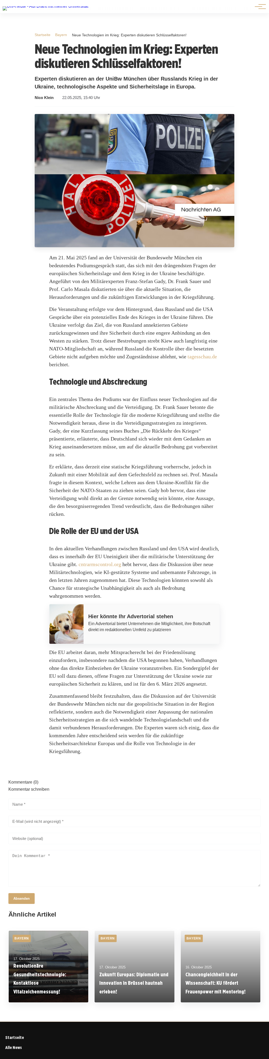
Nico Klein (44, 98)
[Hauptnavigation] (258, 6)
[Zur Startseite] (45, 6)
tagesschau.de (202, 356)
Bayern (61, 35)
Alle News (13, 1047)
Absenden (21, 898)
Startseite (42, 35)
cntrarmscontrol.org (100, 564)
